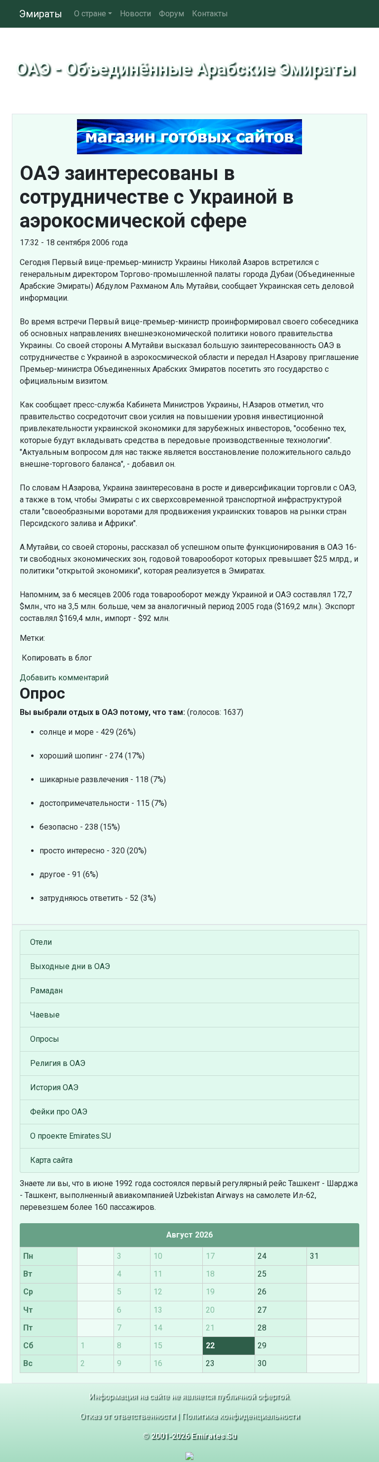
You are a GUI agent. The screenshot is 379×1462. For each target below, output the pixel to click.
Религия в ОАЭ (57, 1063)
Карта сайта (51, 1160)
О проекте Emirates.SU (70, 1136)
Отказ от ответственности (127, 1416)
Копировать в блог (56, 658)
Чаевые (45, 1014)
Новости (135, 13)
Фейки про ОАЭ (58, 1111)
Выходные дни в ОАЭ (70, 966)
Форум (171, 13)
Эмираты (40, 14)
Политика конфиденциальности (241, 1416)
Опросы (44, 1039)
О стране (90, 13)
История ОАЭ (54, 1087)
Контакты (210, 13)
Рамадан (46, 990)
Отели (41, 942)
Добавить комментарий (64, 677)
